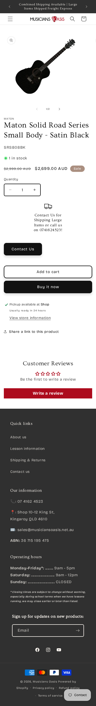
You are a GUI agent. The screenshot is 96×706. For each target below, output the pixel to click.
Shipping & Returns (28, 460)
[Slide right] (59, 109)
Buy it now (48, 287)
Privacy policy (43, 688)
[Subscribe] (77, 630)
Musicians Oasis (45, 681)
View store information (30, 318)
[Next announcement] (86, 6)
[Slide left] (36, 109)
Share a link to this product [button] (34, 332)
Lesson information (27, 448)
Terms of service (50, 695)
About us (18, 437)
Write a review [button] (48, 393)
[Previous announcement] (9, 6)
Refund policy (69, 688)
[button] (10, 19)
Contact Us (23, 249)
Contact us (20, 471)
